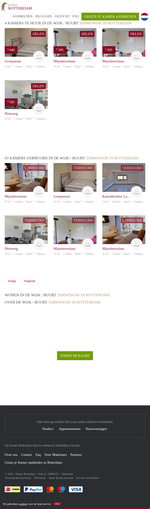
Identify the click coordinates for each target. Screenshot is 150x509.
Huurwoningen (96, 429)
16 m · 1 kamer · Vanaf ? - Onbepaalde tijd (78, 66)
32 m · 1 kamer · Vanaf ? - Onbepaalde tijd (29, 201)
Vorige (12, 281)
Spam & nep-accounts (61, 477)
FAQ (75, 16)
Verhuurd (34, 168)
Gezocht (62, 16)
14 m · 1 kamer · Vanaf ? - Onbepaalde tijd (29, 66)
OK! (57, 503)
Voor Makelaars (55, 455)
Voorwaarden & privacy (18, 477)
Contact (26, 455)
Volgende (29, 281)
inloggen (43, 16)
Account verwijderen (87, 477)
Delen (38, 34)
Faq (38, 455)
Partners (76, 455)
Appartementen (69, 429)
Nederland (67, 474)
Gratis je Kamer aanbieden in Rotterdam (33, 462)
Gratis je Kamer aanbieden (110, 17)
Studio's (48, 429)
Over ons (11, 455)
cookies (23, 504)
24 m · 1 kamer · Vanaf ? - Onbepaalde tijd (29, 118)
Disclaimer (40, 477)
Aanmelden (22, 16)
